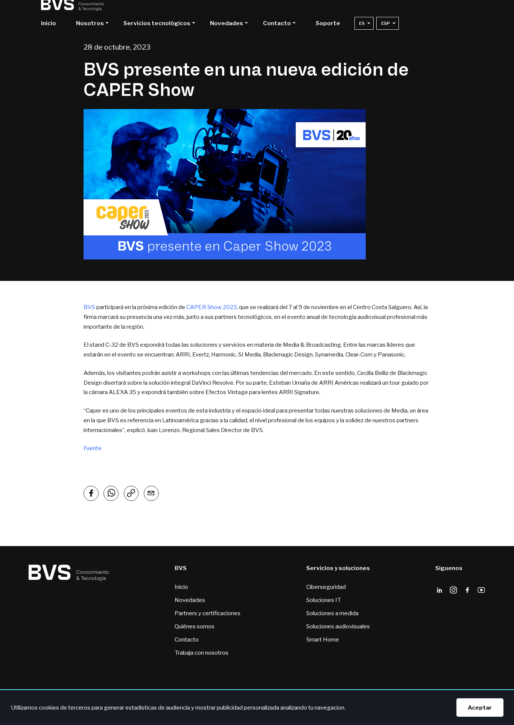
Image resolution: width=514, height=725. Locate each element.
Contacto (187, 639)
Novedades (190, 600)
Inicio (48, 23)
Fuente (93, 448)
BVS (89, 307)
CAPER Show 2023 (211, 307)
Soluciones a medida (332, 613)
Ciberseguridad (326, 586)
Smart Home (322, 639)
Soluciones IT (323, 600)
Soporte (328, 23)
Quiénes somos (194, 626)
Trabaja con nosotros (201, 652)
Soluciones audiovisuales (338, 626)
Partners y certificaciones (207, 613)
